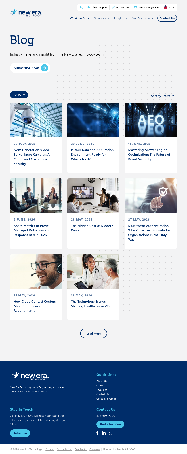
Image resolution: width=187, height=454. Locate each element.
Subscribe (20, 433)
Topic (19, 94)
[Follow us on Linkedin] (104, 433)
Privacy (49, 449)
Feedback (81, 449)
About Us (101, 381)
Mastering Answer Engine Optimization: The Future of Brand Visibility (149, 154)
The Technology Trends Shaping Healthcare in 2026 (91, 303)
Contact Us (102, 394)
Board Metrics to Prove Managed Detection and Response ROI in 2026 (32, 230)
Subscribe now (26, 67)
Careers (100, 385)
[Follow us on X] (110, 433)
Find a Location (110, 424)
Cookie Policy (64, 449)
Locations (101, 389)
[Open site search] (81, 7)
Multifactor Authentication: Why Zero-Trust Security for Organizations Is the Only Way (149, 232)
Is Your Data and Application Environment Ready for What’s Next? (92, 154)
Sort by (160, 96)
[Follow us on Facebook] (97, 433)
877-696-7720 (105, 415)
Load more (93, 333)
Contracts (94, 449)
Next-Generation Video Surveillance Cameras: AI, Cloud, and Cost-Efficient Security (32, 157)
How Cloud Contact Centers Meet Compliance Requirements (35, 306)
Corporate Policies (106, 398)
